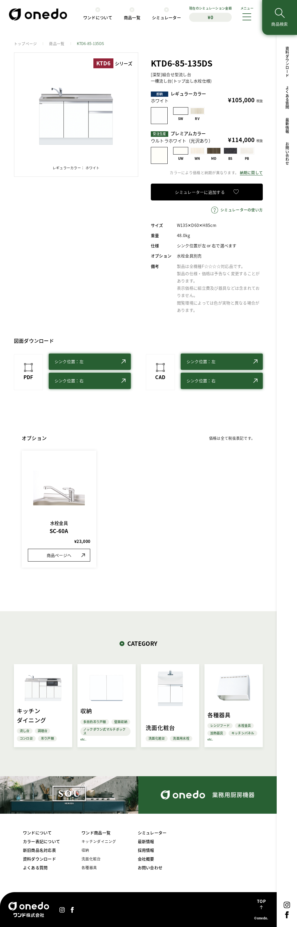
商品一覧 (132, 17)
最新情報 (287, 125)
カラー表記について (41, 841)
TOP (261, 901)
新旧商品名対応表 (39, 850)
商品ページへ (59, 555)
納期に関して (251, 172)
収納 (85, 850)
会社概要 (146, 859)
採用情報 (146, 850)
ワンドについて (97, 17)
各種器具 (89, 867)
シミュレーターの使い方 (241, 209)
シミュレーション (210, 13)
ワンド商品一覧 (96, 832)
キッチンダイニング (99, 841)
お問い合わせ (287, 153)
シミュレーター (166, 17)
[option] (76, 115)
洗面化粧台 (91, 858)
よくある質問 (287, 97)
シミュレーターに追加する (199, 192)
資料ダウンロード (287, 61)
